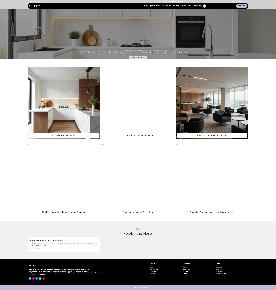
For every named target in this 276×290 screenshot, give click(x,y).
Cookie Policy (219, 271)
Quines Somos (154, 269)
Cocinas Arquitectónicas (63, 135)
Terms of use (219, 267)
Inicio (151, 267)
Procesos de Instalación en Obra (138, 212)
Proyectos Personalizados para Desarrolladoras (212, 212)
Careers (185, 273)
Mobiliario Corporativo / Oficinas (212, 135)
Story (184, 267)
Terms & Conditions (221, 273)
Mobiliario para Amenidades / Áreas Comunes (63, 212)
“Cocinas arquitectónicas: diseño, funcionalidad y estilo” (49, 240)
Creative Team (186, 269)
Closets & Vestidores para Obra (138, 135)
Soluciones (153, 271)
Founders (185, 271)
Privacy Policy (219, 269)
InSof (37, 6)
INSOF (135, 287)
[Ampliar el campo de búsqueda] (204, 6)
